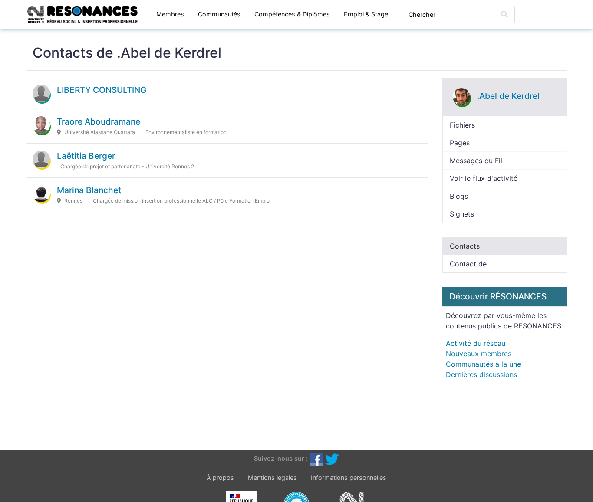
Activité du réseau (475, 343)
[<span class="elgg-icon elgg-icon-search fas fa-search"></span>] (504, 14)
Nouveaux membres (478, 353)
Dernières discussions (481, 374)
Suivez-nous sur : (281, 458)
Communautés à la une (483, 364)
